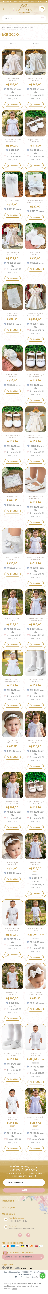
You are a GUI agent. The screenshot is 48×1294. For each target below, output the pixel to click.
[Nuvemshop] (16, 1277)
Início (3, 27)
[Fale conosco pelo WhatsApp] (42, 1276)
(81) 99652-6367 (18, 1221)
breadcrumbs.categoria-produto (16, 27)
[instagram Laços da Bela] (20, 1235)
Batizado (30, 27)
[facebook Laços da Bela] (28, 1235)
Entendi (14, 1289)
